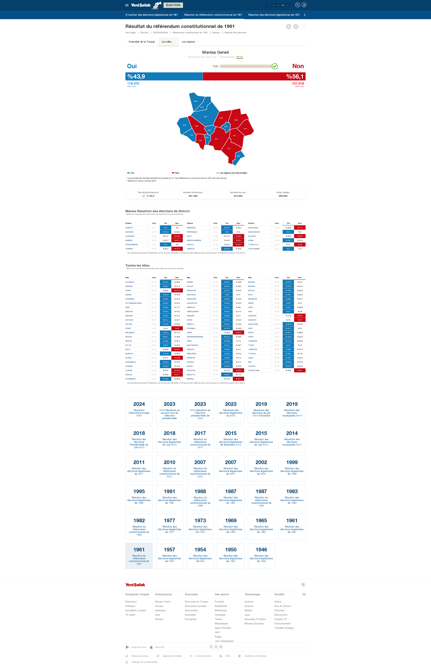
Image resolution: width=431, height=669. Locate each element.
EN (274, 5)
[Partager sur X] (289, 26)
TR (269, 5)
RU (287, 5)
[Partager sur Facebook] (296, 26)
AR (278, 5)
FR (283, 5)
